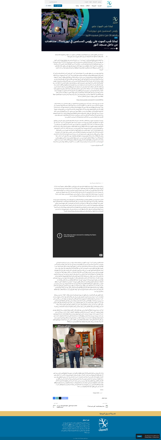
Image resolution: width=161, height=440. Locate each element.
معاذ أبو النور (112, 48)
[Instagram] (71, 2)
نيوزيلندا (94, 392)
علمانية (97, 392)
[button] (139, 436)
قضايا (116, 37)
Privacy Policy (148, 437)
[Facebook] (76, 2)
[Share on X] (106, 62)
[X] (74, 2)
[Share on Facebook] (106, 59)
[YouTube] (73, 2)
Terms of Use (156, 437)
